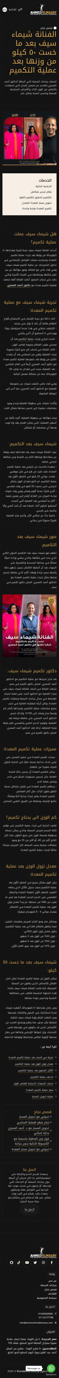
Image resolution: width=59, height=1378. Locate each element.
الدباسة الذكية (44, 186)
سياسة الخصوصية (47, 1298)
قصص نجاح (46, 28)
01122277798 (46, 1317)
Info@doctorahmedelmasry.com (36, 1323)
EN (5, 10)
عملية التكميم (26, 339)
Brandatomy (23, 1371)
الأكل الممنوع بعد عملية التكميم (35, 1070)
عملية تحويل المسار (42, 1096)
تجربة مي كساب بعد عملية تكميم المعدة (31, 1057)
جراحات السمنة (48, 1285)
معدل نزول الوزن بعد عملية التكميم (34, 1064)
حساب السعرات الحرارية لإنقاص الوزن (33, 1083)
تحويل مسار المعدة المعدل (37, 203)
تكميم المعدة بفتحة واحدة (37, 208)
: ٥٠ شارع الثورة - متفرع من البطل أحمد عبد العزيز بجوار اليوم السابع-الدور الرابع (31, 1350)
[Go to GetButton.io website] (51, 1375)
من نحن (52, 1281)
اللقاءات (52, 1293)
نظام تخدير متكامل (41, 192)
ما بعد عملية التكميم (41, 1077)
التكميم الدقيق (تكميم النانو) (36, 197)
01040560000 (45, 1314)
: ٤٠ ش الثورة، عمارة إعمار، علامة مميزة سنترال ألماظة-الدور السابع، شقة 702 (32, 1341)
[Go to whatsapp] (51, 1368)
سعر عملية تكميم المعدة (39, 1090)
